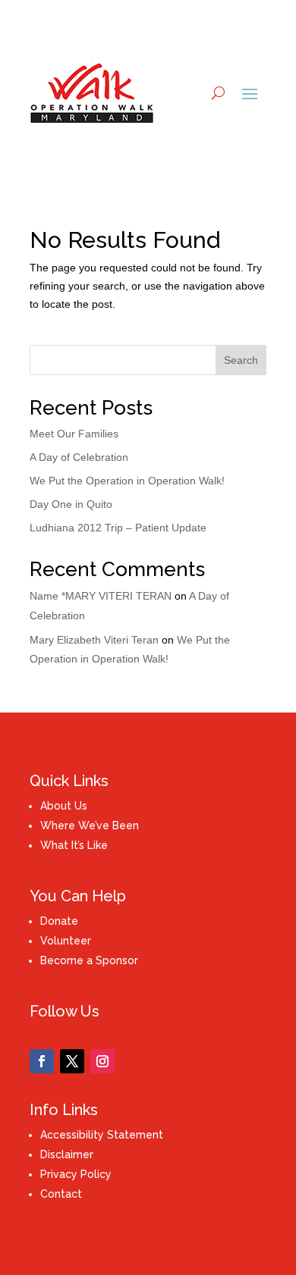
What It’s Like (74, 845)
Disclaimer (66, 1154)
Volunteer (65, 941)
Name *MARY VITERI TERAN (101, 596)
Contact (61, 1194)
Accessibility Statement (101, 1135)
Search (241, 360)
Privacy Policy (76, 1174)
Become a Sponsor (89, 960)
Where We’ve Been (89, 825)
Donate (59, 921)
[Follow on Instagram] (102, 1061)
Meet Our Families (74, 434)
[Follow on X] (72, 1061)
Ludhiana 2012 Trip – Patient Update (118, 528)
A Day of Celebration (79, 457)
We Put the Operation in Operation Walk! (127, 481)
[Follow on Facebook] (42, 1061)
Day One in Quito (71, 504)
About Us (63, 806)
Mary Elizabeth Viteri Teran (94, 640)
